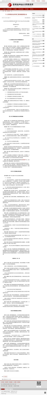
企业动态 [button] (21, 9)
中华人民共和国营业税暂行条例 (38, 36)
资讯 (32, 9)
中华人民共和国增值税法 (38, 66)
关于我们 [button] (9, 9)
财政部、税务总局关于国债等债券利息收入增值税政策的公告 (38, 47)
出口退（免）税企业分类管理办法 (38, 15)
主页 (5, 9)
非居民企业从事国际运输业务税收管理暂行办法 (38, 24)
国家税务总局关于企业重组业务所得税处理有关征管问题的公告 (38, 41)
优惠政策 (23, 159)
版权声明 (6, 382)
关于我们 (2, 382)
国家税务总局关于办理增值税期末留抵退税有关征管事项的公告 (38, 44)
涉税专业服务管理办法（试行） (38, 58)
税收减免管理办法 (38, 20)
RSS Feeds (3, 389)
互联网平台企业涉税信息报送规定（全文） (38, 50)
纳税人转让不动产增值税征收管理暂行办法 (38, 18)
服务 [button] (15, 9)
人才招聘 (14, 382)
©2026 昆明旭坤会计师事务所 (5, 391)
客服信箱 (33, 0)
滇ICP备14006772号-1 (14, 391)
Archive (16, 392)
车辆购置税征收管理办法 (38, 21)
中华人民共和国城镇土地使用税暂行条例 (38, 29)
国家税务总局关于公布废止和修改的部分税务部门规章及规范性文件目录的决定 (38, 55)
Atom (12, 389)
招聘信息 (28, 0)
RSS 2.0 (6, 389)
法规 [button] (27, 9)
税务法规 (6, 376)
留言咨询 (38, 0)
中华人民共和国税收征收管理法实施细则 (38, 32)
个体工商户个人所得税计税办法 (38, 34)
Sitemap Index (13, 392)
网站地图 (10, 382)
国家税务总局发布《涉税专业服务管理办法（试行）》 (38, 61)
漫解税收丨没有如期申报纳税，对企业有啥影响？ (38, 52)
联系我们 (43, 0)
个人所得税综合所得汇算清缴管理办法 (38, 64)
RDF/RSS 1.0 (9, 389)
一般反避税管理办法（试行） (38, 26)
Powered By (3, 393)
